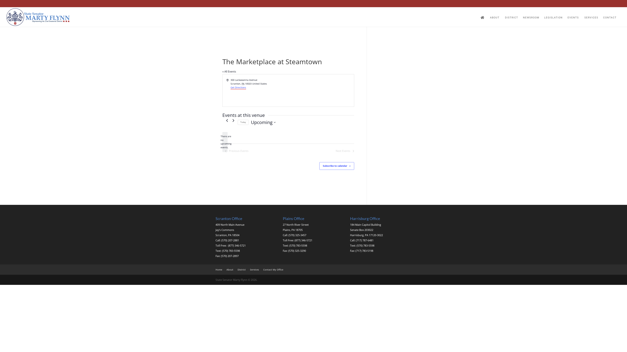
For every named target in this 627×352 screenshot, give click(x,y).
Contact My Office (273, 269)
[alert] (225, 142)
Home (219, 269)
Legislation (553, 17)
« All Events (229, 71)
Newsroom (531, 17)
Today (243, 122)
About (494, 17)
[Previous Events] (227, 120)
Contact (610, 17)
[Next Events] (233, 120)
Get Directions (238, 87)
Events (573, 17)
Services (591, 17)
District (511, 17)
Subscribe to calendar (335, 165)
